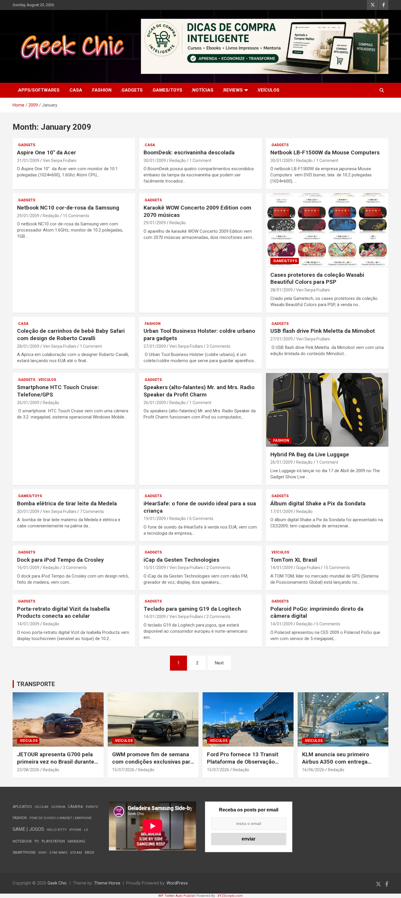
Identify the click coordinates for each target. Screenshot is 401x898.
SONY (42, 853)
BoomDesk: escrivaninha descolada (189, 152)
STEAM (76, 852)
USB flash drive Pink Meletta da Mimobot (322, 331)
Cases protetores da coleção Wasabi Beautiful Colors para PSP (317, 278)
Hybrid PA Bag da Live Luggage (309, 454)
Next (219, 663)
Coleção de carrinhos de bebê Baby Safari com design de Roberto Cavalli (71, 335)
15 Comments (76, 215)
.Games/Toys (166, 90)
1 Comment (200, 160)
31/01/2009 (28, 160)
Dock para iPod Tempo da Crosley (60, 559)
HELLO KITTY (57, 830)
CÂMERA (75, 807)
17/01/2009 (281, 511)
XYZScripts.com (230, 896)
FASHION (20, 818)
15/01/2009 (155, 567)
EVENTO (92, 807)
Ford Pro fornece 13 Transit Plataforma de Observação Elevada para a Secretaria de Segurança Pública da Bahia (243, 765)
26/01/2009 (28, 402)
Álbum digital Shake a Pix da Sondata (317, 503)
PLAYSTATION (53, 841)
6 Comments (201, 518)
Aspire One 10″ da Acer (46, 152)
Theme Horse (107, 883)
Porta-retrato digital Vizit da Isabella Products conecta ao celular (63, 612)
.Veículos (268, 90)
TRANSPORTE (36, 684)
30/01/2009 (155, 160)
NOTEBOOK (22, 841)
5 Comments (328, 624)
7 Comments (92, 511)
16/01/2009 (28, 567)
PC (37, 841)
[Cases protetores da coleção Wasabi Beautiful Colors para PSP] (327, 230)
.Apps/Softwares (38, 90)
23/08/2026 (28, 769)
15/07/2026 (123, 769)
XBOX (89, 852)
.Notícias (202, 90)
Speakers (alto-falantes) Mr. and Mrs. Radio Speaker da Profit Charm (199, 391)
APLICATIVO (22, 807)
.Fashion (101, 90)
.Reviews (232, 90)
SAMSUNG (76, 841)
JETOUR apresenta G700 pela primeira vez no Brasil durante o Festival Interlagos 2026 (58, 761)
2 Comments (218, 567)
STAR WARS (58, 853)
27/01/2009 (155, 346)
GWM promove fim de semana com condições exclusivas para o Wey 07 (152, 761)
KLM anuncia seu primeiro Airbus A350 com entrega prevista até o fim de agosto (338, 761)
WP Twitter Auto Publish (177, 896)
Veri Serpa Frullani (59, 160)
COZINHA (58, 807)
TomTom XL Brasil (293, 559)
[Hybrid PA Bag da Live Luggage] (327, 410)
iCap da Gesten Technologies (181, 559)
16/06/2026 (313, 769)
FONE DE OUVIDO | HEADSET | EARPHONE (60, 818)
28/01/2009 (281, 290)
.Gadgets (131, 90)
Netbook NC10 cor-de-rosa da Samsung (68, 207)
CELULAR (41, 807)
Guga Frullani (308, 567)
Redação (177, 160)
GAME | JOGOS (28, 829)
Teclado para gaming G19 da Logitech (192, 608)
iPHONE (75, 830)
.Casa (75, 90)
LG (86, 830)
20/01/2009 (28, 511)
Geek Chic (57, 883)
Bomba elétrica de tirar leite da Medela (67, 503)
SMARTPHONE (24, 852)
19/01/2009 (155, 518)
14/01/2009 (281, 567)
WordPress (177, 883)
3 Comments (218, 346)
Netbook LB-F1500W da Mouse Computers (325, 152)
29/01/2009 (28, 215)
